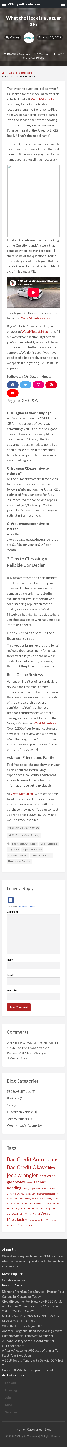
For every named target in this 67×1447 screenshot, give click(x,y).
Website (12, 990)
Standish (11, 1198)
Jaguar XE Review (32, 849)
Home (20, 1429)
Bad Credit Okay (26, 1167)
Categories (34, 1429)
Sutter (10, 1203)
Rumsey (25, 1188)
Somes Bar (53, 1194)
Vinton (10, 1214)
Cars (10, 1105)
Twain (37, 1208)
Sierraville (11, 1194)
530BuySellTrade (19, 1091)
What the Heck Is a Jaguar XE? (22, 1326)
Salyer (32, 1188)
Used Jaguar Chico (41, 855)
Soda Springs (33, 1194)
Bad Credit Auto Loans (24, 843)
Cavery (14, 37)
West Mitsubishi (42, 99)
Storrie (38, 1198)
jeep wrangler (22, 1175)
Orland (40, 1182)
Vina (55, 1208)
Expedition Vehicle (20, 1112)
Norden (30, 1182)
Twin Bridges (47, 1208)
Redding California (18, 855)
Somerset (43, 1194)
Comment (12, 911)
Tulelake (30, 1208)
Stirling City (20, 1198)
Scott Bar (40, 1188)
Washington (18, 1214)
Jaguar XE (13, 849)
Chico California (49, 843)
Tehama (55, 1203)
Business (13, 1098)
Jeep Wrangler (17, 1119)
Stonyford (30, 1198)
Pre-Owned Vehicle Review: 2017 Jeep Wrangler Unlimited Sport (28, 1053)
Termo (10, 1208)
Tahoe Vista (28, 1203)
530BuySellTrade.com (23, 4)
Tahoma (37, 1203)
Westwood (29, 1220)
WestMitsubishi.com (18, 54)
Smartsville (22, 1194)
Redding (14, 1187)
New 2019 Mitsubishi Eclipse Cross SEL (28, 1370)
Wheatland (40, 1220)
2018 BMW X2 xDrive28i (18, 1311)
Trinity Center (19, 1208)
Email (11, 975)
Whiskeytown (52, 1220)
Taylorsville (46, 1203)
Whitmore (11, 1225)
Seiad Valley (49, 1188)
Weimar (28, 1214)
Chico (50, 1167)
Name (11, 959)
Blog (47, 1429)
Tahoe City (18, 1203)
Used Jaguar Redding (19, 861)
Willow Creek (22, 1225)
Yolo (30, 1225)
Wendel (36, 1214)
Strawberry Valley (50, 1198)
